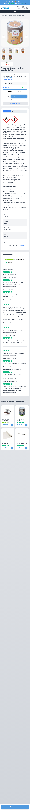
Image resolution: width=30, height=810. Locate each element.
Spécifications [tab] (15, 111)
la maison (22, 140)
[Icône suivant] (26, 37)
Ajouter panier (16, 807)
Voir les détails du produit (9, 79)
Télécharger (22, 245)
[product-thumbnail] (3, 50)
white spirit (10, 168)
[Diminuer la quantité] (4, 96)
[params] (18, 12)
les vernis (7, 179)
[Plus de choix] (12, 425)
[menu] (12, 12)
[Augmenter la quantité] (8, 96)
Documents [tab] (23, 111)
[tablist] (15, 111)
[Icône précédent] (3, 37)
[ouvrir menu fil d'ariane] (6, 15)
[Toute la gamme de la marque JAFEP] (7, 64)
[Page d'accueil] (3, 15)
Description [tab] (7, 111)
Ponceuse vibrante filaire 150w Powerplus (7, 420)
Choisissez (5, 83)
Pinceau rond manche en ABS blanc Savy (22, 443)
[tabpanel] (15, 163)
